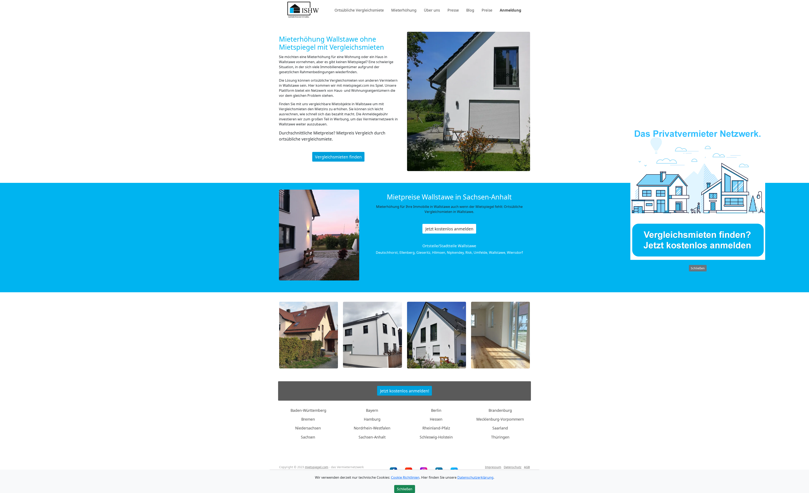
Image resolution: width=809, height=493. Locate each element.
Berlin (436, 410)
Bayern (372, 410)
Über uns (432, 9)
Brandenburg (500, 410)
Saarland (500, 428)
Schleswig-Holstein (436, 436)
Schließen (698, 268)
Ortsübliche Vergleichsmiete (359, 9)
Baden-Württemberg (308, 410)
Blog (470, 9)
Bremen (308, 419)
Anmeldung (510, 9)
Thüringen (500, 436)
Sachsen (308, 436)
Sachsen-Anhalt (372, 436)
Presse (453, 9)
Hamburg (372, 419)
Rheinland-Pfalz (436, 428)
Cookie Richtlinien (405, 477)
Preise (487, 9)
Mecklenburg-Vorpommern (500, 419)
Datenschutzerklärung (475, 477)
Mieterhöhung (404, 9)
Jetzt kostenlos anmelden (449, 229)
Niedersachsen (308, 428)
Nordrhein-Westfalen (372, 428)
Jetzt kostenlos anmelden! (404, 391)
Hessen (436, 419)
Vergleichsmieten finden (338, 157)
